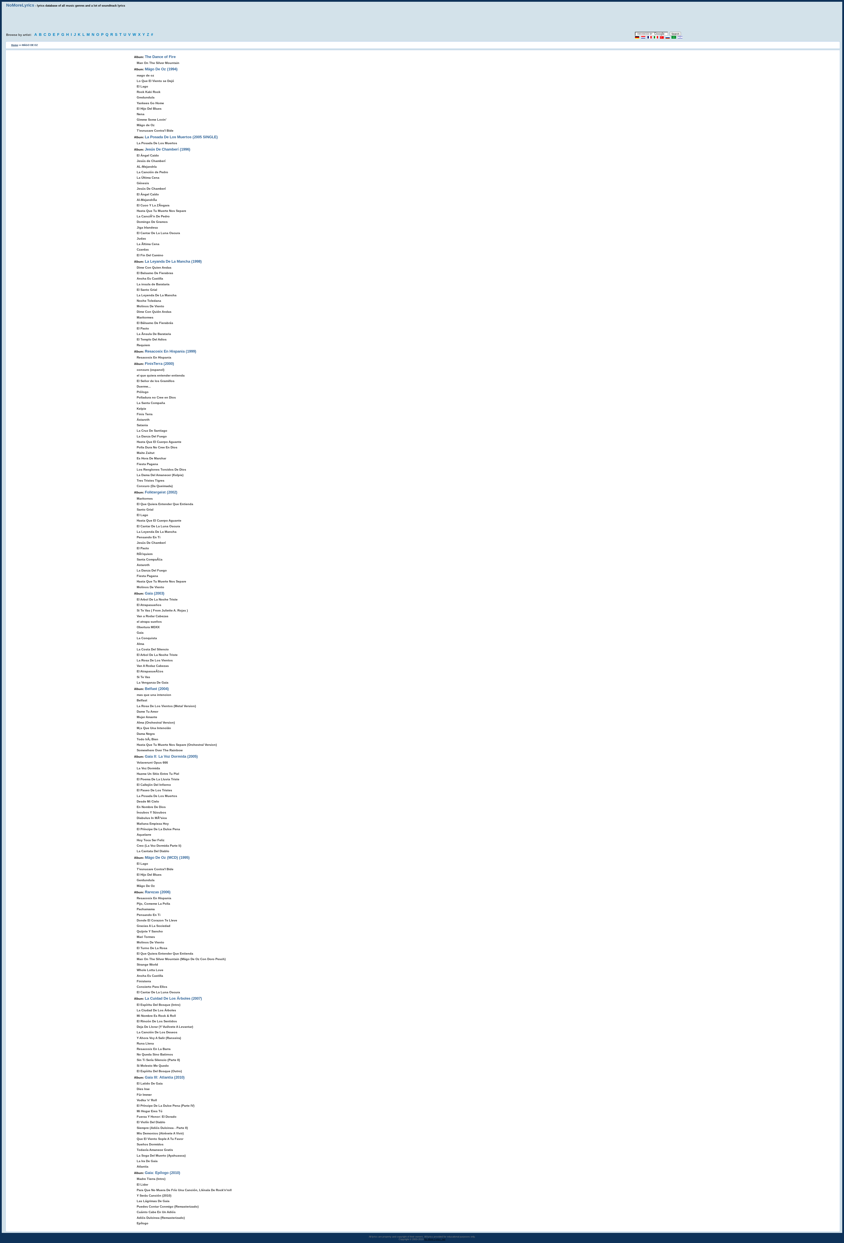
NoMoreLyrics (20, 5)
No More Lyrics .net (434, 1239)
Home (14, 45)
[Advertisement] (422, 20)
